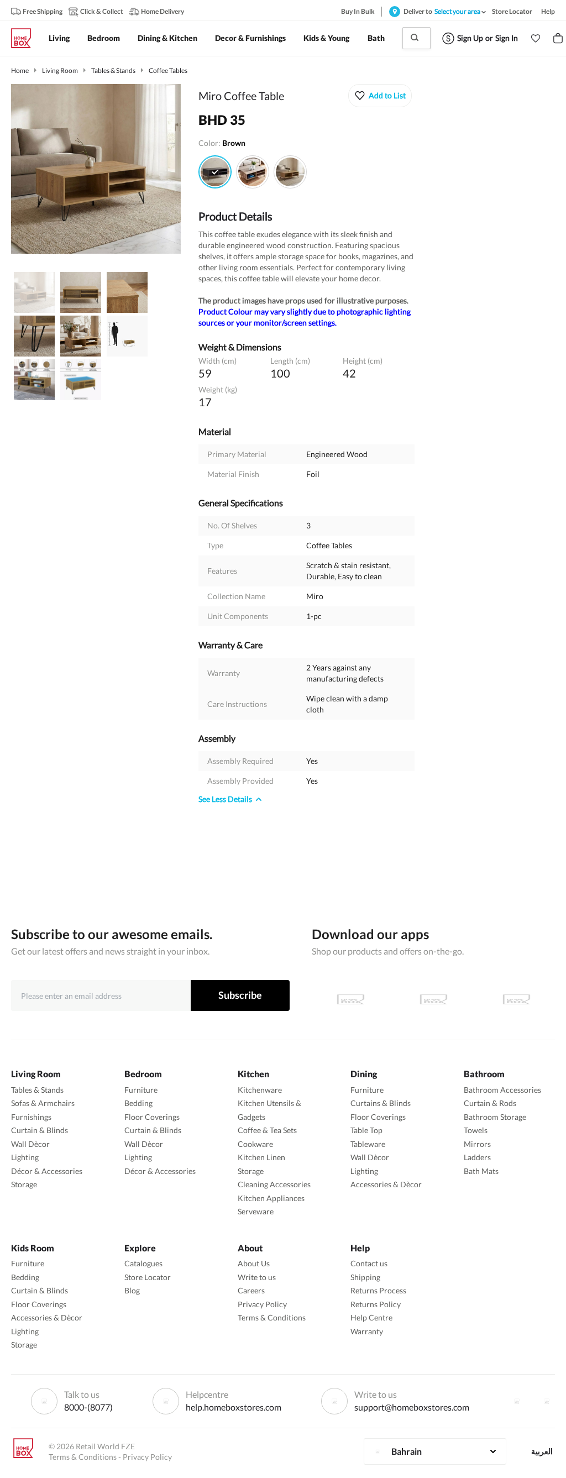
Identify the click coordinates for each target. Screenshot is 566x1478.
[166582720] (290, 171)
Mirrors (477, 1144)
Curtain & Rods (490, 1103)
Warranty (366, 1331)
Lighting (25, 1157)
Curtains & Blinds (380, 1103)
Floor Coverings (152, 1116)
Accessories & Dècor (386, 1184)
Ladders (477, 1157)
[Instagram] (546, 1401)
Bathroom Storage (495, 1116)
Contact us (368, 1263)
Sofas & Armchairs (43, 1103)
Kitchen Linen (261, 1157)
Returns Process (378, 1290)
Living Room (60, 70)
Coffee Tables (168, 70)
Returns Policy (375, 1304)
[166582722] (215, 171)
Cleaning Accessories (274, 1184)
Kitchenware (260, 1089)
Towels (476, 1130)
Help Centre (371, 1317)
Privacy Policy (262, 1304)
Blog (132, 1290)
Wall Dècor (30, 1144)
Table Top (366, 1130)
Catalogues (143, 1263)
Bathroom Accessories (502, 1089)
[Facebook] (517, 1401)
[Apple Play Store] (350, 999)
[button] (535, 38)
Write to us (257, 1277)
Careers (251, 1290)
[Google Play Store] (433, 999)
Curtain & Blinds (39, 1130)
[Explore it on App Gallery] (516, 999)
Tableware (367, 1144)
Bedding (138, 1103)
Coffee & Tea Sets (267, 1130)
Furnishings (31, 1116)
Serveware (256, 1211)
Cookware (255, 1144)
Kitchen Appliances (271, 1198)
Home (20, 70)
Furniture (141, 1089)
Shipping (365, 1277)
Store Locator (147, 1277)
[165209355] (252, 171)
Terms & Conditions (272, 1317)
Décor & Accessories (46, 1171)
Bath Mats (481, 1171)
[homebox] (25, 38)
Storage (24, 1184)
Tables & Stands (113, 70)
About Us (254, 1263)
